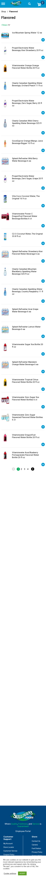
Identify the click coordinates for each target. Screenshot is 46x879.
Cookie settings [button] (10, 873)
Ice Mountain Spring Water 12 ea (27, 32)
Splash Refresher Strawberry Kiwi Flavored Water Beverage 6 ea (27, 252)
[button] (43, 40)
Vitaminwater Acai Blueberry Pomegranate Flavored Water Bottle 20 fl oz (25, 455)
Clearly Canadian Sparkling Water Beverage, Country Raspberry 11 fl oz (27, 291)
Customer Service (10, 851)
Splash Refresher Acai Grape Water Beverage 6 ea (25, 310)
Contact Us (36, 841)
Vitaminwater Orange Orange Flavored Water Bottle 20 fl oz (25, 66)
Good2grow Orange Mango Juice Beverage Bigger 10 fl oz (27, 142)
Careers (35, 845)
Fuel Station (36, 848)
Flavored (13, 11)
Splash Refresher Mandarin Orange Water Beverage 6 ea (25, 363)
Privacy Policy (37, 852)
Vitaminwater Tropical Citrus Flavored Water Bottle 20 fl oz (25, 380)
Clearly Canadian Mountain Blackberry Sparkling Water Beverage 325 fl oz (24, 271)
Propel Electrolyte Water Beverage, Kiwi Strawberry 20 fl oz (27, 49)
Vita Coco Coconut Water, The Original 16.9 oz (26, 197)
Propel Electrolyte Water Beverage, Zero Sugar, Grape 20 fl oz (27, 178)
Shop (3, 11)
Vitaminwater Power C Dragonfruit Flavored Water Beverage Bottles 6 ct (24, 216)
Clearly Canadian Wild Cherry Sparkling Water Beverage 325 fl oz (26, 123)
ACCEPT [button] (22, 873)
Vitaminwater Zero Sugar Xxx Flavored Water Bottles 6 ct (25, 398)
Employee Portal (23, 831)
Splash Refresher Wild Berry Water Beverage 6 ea (25, 159)
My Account (8, 844)
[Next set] (32, 469)
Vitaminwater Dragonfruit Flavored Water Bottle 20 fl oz (25, 436)
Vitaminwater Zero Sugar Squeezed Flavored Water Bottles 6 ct (27, 417)
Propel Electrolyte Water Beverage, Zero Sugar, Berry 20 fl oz (27, 103)
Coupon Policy (8, 855)
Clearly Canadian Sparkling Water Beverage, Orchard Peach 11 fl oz (27, 84)
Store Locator (8, 847)
